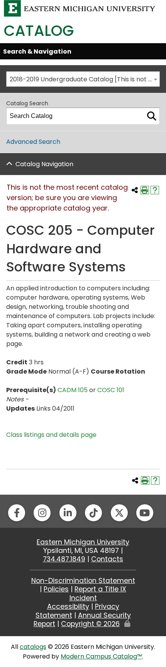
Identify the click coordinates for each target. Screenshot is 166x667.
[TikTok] (93, 512)
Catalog (39, 30)
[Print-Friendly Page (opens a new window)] (145, 190)
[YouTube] (144, 512)
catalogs (33, 646)
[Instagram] (42, 512)
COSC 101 (110, 390)
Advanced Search (33, 141)
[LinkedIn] (67, 512)
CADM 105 (73, 390)
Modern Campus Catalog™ (101, 656)
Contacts (107, 559)
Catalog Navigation (44, 164)
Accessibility (68, 606)
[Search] (152, 116)
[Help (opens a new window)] (155, 190)
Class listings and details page (51, 434)
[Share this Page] (134, 190)
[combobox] (83, 79)
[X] (119, 512)
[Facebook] (16, 512)
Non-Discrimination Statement (83, 580)
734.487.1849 (64, 559)
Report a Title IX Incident (98, 593)
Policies (56, 589)
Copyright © (90, 623)
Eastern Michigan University (83, 542)
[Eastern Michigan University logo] (80, 7)
